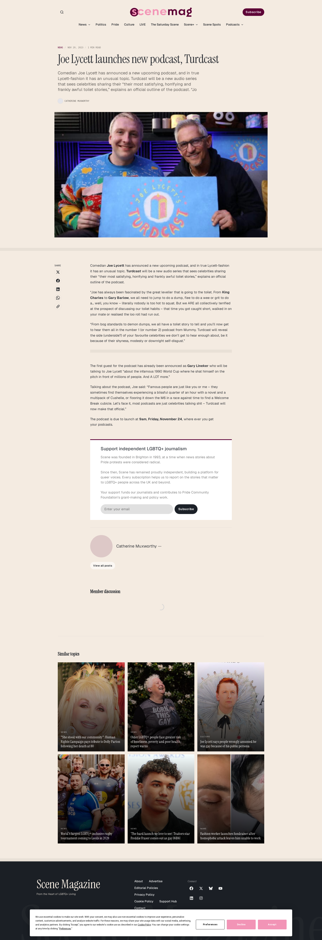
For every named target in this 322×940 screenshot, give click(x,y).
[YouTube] (220, 888)
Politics (101, 24)
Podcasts (233, 24)
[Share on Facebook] (57, 280)
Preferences (210, 924)
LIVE (143, 24)
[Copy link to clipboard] (57, 306)
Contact (140, 908)
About (138, 881)
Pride (115, 24)
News (83, 24)
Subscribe (253, 12)
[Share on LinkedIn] (57, 289)
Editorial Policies (146, 888)
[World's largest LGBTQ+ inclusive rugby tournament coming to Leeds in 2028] (91, 798)
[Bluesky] (210, 888)
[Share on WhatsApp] (57, 297)
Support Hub (168, 901)
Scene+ (189, 24)
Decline (241, 924)
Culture (129, 24)
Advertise (155, 881)
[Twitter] (201, 888)
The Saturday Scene (165, 24)
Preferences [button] (65, 928)
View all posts (102, 565)
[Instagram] (201, 898)
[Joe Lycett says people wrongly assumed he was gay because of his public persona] (230, 706)
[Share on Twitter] (57, 272)
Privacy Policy (144, 895)
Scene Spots (212, 24)
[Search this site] (62, 12)
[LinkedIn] (191, 898)
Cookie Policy (143, 901)
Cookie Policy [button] (144, 924)
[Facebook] (191, 888)
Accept (272, 924)
